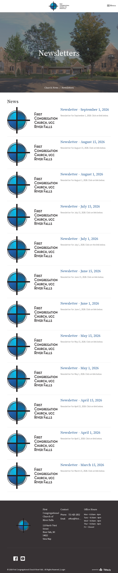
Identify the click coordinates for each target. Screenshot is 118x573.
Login (63, 569)
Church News (51, 87)
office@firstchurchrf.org (74, 518)
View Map (47, 538)
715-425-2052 (74, 514)
